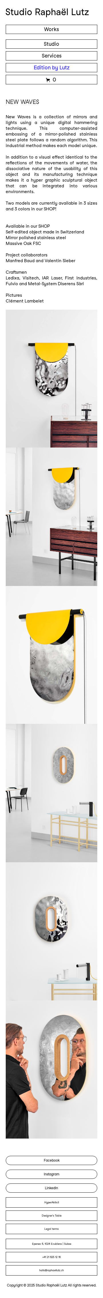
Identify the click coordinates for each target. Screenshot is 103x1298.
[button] (51, 79)
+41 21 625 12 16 (51, 1257)
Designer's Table (52, 1215)
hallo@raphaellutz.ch (51, 1270)
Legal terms (51, 1228)
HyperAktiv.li (51, 1202)
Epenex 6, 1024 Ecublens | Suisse (51, 1243)
